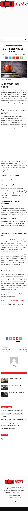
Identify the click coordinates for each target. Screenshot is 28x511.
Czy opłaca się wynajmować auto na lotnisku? (12, 410)
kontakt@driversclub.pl (14, 497)
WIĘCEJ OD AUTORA (6, 375)
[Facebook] (12, 501)
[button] (26, 39)
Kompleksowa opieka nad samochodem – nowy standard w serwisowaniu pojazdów (13, 424)
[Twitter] (16, 501)
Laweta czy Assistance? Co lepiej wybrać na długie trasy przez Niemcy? (13, 420)
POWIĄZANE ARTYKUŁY (7, 373)
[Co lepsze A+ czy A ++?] (4, 380)
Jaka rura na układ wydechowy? (23, 350)
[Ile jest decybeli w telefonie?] (4, 394)
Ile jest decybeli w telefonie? (16, 392)
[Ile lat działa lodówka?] (4, 387)
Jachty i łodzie (8, 45)
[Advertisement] (14, 23)
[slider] (5, 304)
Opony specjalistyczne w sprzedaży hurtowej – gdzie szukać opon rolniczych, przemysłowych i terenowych (13, 415)
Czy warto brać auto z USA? (8, 428)
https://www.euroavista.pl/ (17, 300)
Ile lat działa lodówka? (15, 385)
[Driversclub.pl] (14, 4)
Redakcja (7, 54)
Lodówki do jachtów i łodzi (16, 45)
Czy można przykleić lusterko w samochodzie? (7, 350)
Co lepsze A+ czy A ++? (15, 378)
